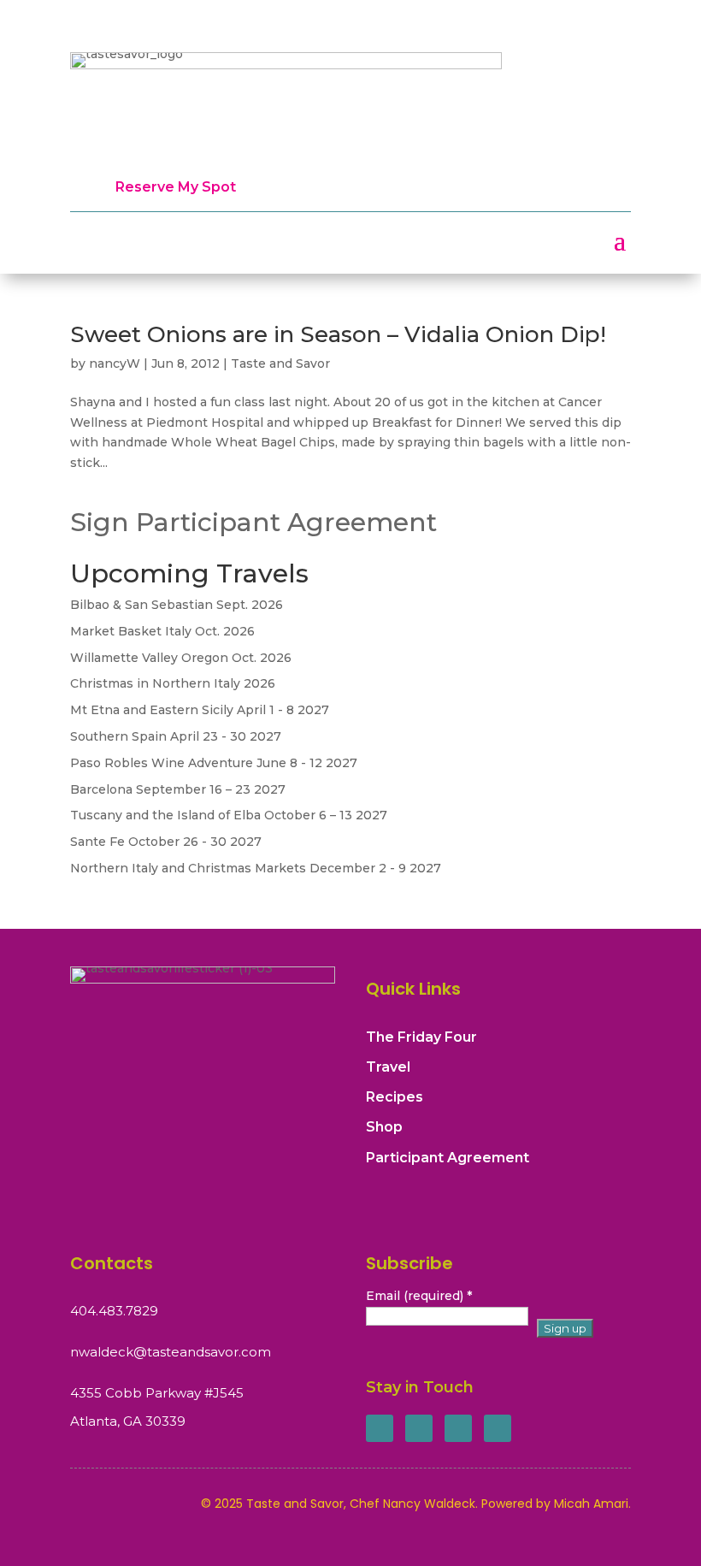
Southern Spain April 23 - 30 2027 (175, 736)
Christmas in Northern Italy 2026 (172, 683)
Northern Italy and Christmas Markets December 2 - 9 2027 (255, 868)
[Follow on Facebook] (379, 1428)
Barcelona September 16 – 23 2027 (178, 789)
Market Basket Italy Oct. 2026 (162, 631)
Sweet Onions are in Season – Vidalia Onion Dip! (338, 334)
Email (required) (419, 1295)
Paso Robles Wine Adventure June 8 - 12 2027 (213, 763)
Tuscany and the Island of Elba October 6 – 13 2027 (228, 815)
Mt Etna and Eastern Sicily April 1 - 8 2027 (199, 710)
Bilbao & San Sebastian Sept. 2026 (176, 604)
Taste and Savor (280, 363)
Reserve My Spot (175, 187)
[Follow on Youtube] (497, 1428)
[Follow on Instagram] (458, 1428)
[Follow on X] (419, 1428)
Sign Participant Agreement (253, 522)
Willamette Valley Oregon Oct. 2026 (181, 657)
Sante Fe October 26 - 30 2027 (166, 841)
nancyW (114, 363)
